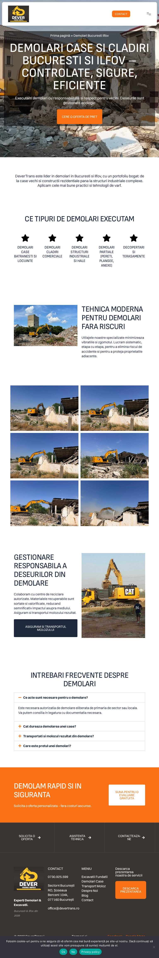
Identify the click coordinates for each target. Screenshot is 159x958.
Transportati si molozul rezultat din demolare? (58, 736)
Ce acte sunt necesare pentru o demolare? (55, 697)
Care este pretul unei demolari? (47, 746)
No (73, 951)
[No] (154, 947)
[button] (79, 697)
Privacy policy (90, 951)
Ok (63, 951)
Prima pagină (60, 35)
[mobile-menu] (145, 14)
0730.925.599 (58, 877)
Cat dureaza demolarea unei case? (49, 726)
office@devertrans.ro (63, 908)
